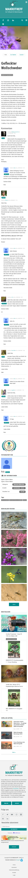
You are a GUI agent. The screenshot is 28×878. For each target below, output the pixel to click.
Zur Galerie (13, 54)
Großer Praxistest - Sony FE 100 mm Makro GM (14, 635)
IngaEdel (13, 390)
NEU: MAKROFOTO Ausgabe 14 (14, 709)
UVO (12, 297)
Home (14, 864)
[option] (14, 38)
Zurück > (22, 54)
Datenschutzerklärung (14, 869)
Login (14, 875)
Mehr (13, 752)
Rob (14, 248)
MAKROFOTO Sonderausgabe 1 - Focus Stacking (14, 661)
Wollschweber (5, 500)
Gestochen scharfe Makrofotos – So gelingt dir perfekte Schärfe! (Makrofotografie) (20, 724)
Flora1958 (13, 350)
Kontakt (17, 803)
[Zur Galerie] (14, 3)
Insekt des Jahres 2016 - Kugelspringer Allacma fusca (14, 685)
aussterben (16, 788)
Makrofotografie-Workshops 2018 (18, 733)
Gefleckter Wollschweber (16, 500)
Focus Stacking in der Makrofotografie (19, 743)
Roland (6, 200)
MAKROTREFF (14, 9)
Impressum (14, 867)
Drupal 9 (18, 860)
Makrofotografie (11, 639)
